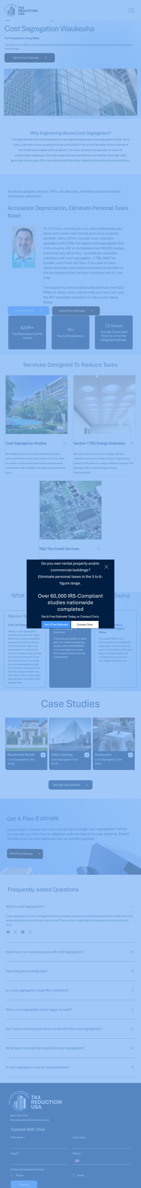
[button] (106, 567)
